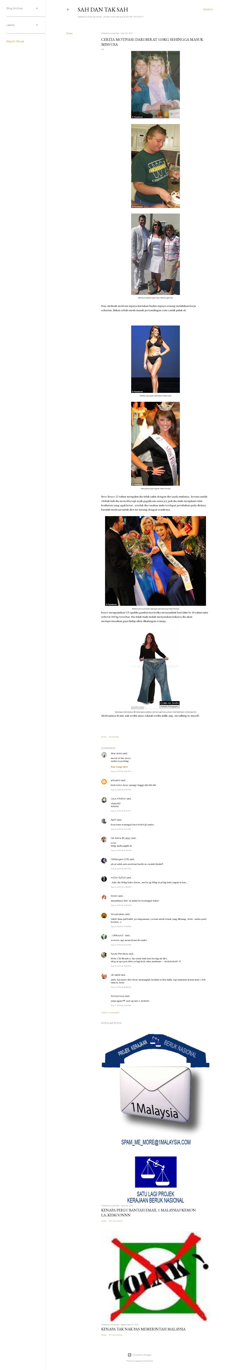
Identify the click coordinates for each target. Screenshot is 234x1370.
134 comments (115, 1221)
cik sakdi (115, 974)
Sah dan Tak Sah (103, 9)
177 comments (115, 1335)
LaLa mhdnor (118, 798)
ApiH (113, 819)
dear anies (116, 753)
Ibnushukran (117, 914)
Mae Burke (148, 1361)
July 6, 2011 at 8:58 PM (121, 987)
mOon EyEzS (118, 877)
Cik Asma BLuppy (121, 838)
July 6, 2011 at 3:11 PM (120, 811)
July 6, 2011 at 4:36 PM (121, 887)
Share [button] (69, 33)
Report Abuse (15, 41)
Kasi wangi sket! (119, 766)
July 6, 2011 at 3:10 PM (121, 789)
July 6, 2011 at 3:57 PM (121, 868)
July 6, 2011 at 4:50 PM (121, 905)
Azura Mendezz (119, 953)
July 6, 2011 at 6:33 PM (121, 966)
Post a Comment (110, 1012)
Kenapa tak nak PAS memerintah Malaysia (143, 1329)
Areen (114, 895)
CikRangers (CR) (120, 859)
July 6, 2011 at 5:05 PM (121, 926)
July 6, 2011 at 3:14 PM (121, 829)
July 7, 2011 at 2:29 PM (121, 1005)
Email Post (114, 737)
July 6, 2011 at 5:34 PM (121, 945)
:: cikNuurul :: (117, 935)
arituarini (115, 780)
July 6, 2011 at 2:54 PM (121, 771)
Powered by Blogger (142, 1355)
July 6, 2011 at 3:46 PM (121, 850)
